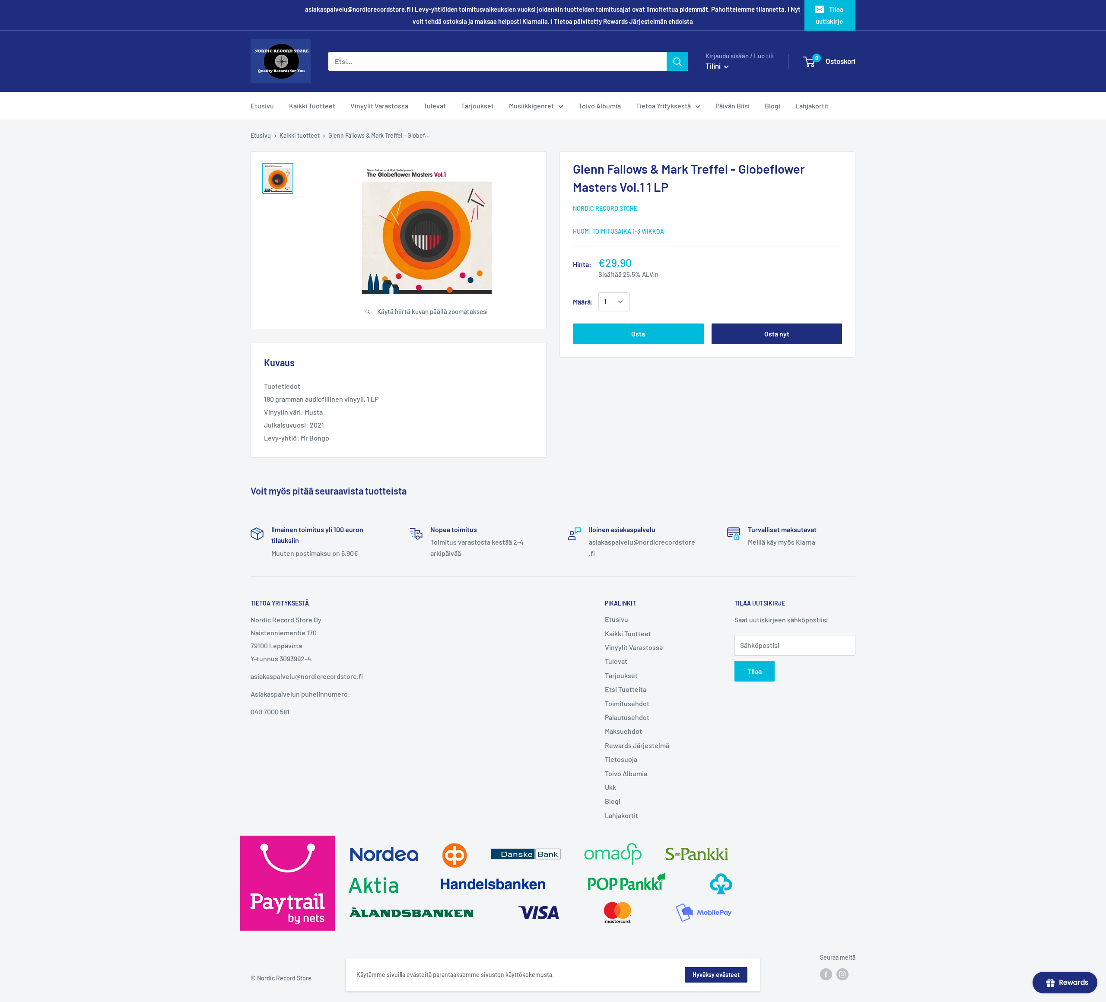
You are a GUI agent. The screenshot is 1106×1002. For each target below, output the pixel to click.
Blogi (612, 801)
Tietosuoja (621, 759)
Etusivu (261, 135)
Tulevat (616, 661)
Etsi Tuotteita (625, 689)
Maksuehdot (623, 731)
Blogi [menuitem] (772, 105)
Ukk (610, 787)
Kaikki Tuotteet (628, 633)
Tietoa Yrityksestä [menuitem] (663, 105)
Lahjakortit (621, 815)
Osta (638, 334)
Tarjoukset (621, 675)
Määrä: (583, 302)
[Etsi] (677, 61)
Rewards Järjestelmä (637, 745)
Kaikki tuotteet (300, 135)
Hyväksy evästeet (716, 974)
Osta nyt (776, 334)
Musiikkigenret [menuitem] (531, 105)
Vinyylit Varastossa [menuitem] (379, 105)
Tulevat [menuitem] (434, 105)
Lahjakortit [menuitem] (812, 105)
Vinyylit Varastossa (634, 647)
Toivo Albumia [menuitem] (599, 105)
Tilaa (754, 671)
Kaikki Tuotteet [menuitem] (312, 105)
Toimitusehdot (627, 703)
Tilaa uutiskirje (829, 15)
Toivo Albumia (626, 773)
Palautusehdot (627, 717)
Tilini (714, 65)
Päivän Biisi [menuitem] (732, 105)
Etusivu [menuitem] (262, 105)
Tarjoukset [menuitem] (477, 105)
